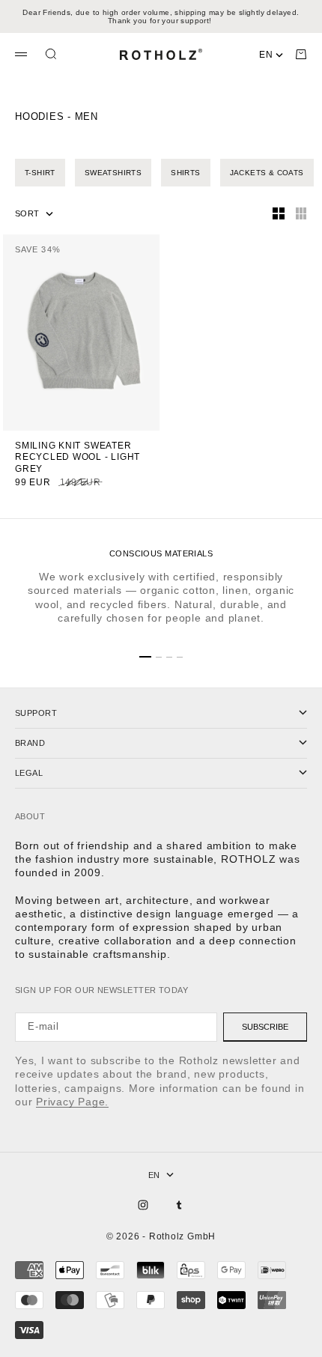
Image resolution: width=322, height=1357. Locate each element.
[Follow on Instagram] (143, 1205)
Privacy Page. (72, 1102)
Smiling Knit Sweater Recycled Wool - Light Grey (77, 458)
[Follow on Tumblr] (179, 1205)
